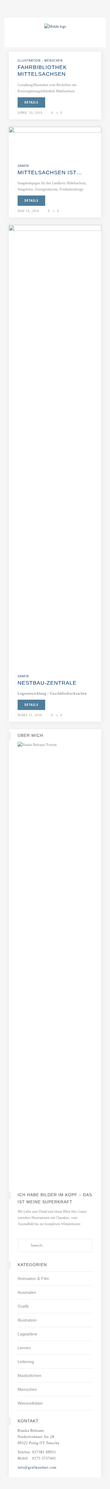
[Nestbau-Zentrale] (55, 446)
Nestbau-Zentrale (47, 683)
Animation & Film (33, 1278)
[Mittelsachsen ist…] (55, 141)
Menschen (27, 1389)
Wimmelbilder (30, 1403)
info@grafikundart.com (37, 1467)
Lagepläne (27, 1334)
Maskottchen (29, 1375)
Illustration (27, 1320)
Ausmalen (27, 1292)
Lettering (26, 1361)
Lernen (24, 1347)
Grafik (23, 1306)
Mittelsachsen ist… (50, 172)
